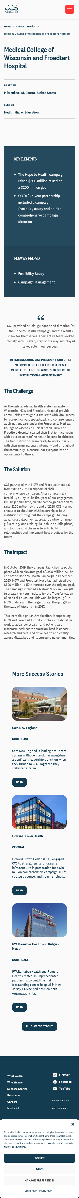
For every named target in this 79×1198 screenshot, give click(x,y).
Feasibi (23, 273)
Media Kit (13, 1108)
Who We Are (14, 1082)
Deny (39, 1169)
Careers (12, 1102)
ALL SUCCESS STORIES (39, 1026)
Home (7, 26)
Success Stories (26, 26)
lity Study (36, 273)
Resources (14, 1095)
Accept (39, 1158)
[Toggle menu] (69, 9)
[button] (73, 1124)
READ (19, 782)
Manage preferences (40, 1180)
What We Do (15, 1076)
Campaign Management (36, 282)
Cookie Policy (31, 1190)
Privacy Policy (45, 1190)
